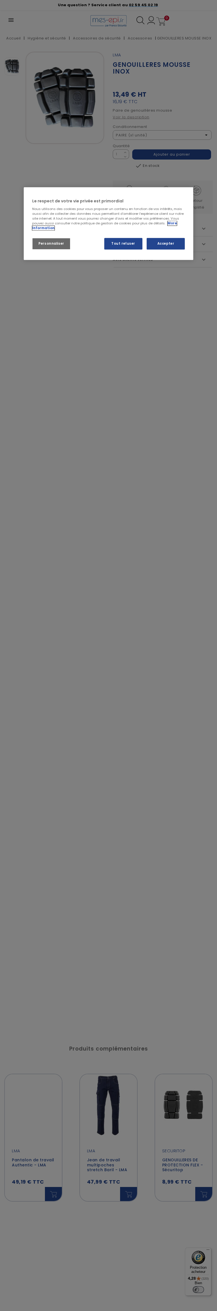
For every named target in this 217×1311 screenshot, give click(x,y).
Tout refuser (123, 243)
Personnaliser (51, 243)
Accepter (165, 243)
